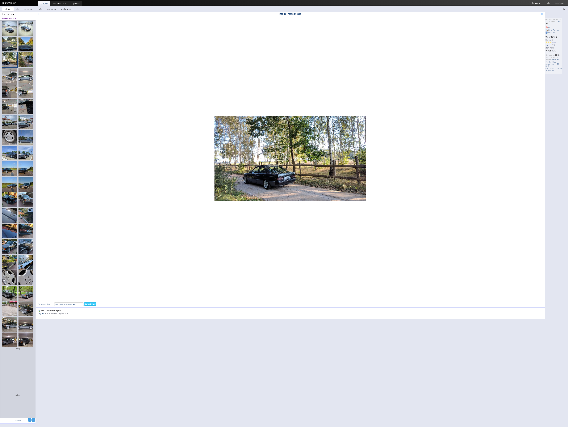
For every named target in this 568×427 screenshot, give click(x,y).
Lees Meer (559, 3)
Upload (76, 3)
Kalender (28, 9)
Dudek (44, 3)
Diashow (18, 420)
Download (552, 32)
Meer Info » (556, 60)
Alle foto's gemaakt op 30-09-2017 (554, 69)
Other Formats (553, 30)
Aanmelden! (59, 3)
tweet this (90, 304)
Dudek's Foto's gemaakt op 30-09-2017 (552, 64)
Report (550, 27)
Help (548, 3)
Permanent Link (44, 304)
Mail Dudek (66, 9)
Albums (8, 9)
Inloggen (536, 3)
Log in (548, 45)
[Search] (564, 9)
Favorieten (52, 9)
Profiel (39, 9)
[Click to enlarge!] (290, 158)
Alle (17, 9)
